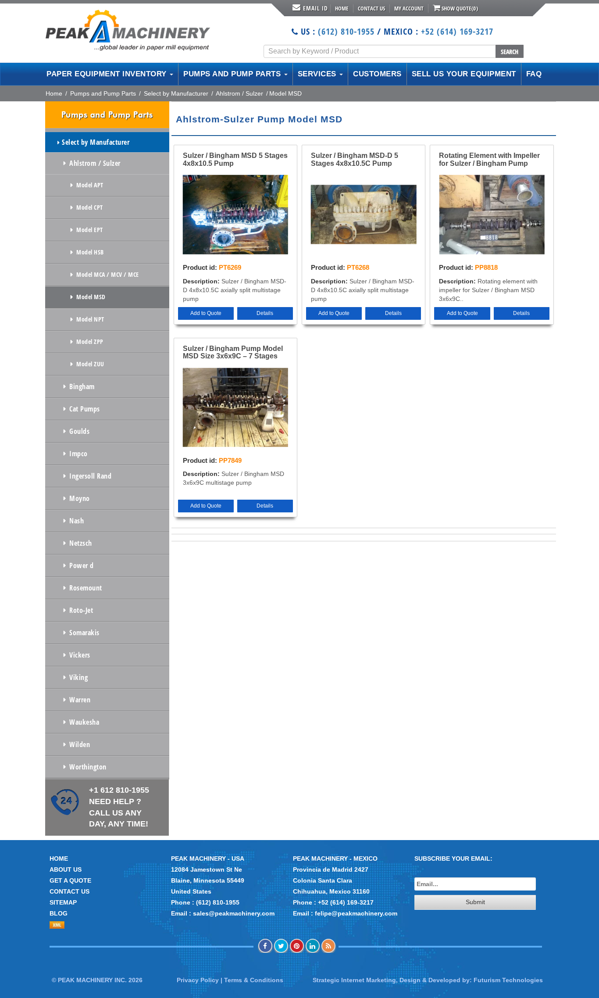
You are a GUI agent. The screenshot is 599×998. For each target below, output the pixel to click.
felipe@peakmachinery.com (356, 913)
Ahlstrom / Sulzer (239, 93)
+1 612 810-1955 (119, 807)
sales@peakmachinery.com (234, 913)
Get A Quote (70, 880)
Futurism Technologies (508, 980)
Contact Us (371, 8)
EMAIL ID (315, 8)
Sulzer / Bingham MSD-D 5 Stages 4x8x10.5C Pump (354, 159)
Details (265, 313)
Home (342, 8)
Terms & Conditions (253, 980)
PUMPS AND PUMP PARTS (233, 74)
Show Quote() (459, 8)
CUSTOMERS (377, 74)
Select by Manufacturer (176, 93)
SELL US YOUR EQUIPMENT (464, 74)
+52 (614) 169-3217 (457, 31)
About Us (66, 869)
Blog (59, 913)
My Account (409, 8)
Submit (475, 901)
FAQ (534, 74)
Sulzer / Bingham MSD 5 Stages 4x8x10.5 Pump (235, 159)
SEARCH (509, 51)
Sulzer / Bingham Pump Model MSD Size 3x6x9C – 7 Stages (233, 352)
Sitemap (63, 902)
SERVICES (318, 74)
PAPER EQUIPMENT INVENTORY (107, 74)
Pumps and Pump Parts (103, 93)
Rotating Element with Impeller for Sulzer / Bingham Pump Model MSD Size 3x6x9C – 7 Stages (489, 160)
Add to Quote (205, 313)
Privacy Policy (198, 980)
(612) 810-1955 (346, 31)
